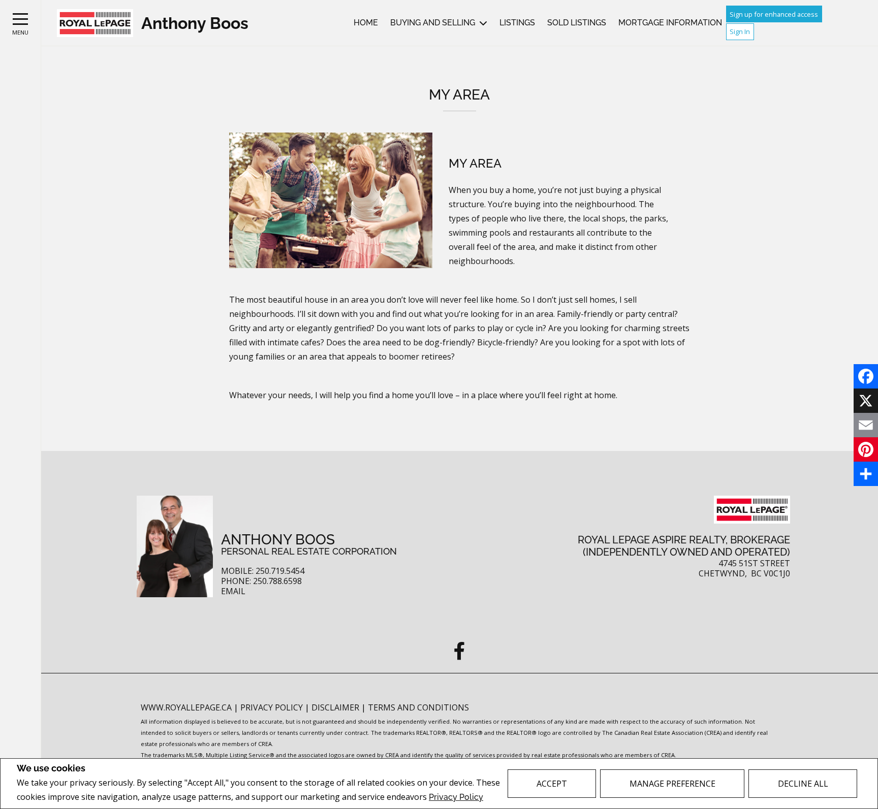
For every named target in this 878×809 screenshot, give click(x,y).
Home (366, 22)
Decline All (803, 783)
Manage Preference (672, 783)
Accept (552, 783)
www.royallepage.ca (186, 707)
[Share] (866, 474)
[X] (866, 401)
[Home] (95, 23)
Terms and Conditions (418, 707)
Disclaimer (336, 707)
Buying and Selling (432, 22)
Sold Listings (576, 22)
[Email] (866, 425)
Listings (517, 22)
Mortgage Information (670, 22)
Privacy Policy (456, 797)
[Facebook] (866, 376)
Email (233, 591)
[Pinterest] (866, 449)
